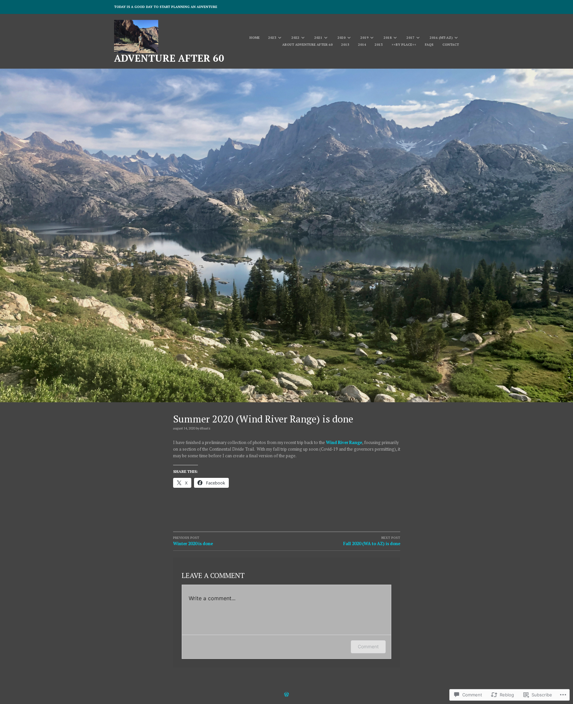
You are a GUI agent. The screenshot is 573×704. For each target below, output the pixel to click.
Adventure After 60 (169, 57)
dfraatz (205, 428)
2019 (364, 37)
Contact (450, 44)
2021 (318, 37)
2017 (410, 37)
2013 (379, 44)
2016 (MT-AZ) (441, 37)
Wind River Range (344, 442)
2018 (388, 37)
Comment (368, 646)
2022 (295, 37)
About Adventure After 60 (307, 44)
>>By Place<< (404, 44)
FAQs (429, 44)
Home (254, 37)
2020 (342, 37)
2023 (272, 37)
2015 (345, 44)
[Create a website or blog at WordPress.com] (286, 694)
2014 (362, 44)
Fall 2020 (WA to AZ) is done (371, 541)
